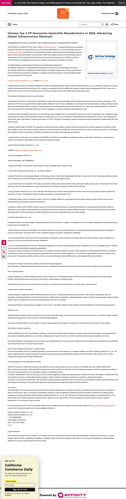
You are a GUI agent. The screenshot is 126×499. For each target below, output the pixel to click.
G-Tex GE (43, 81)
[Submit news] (4, 242)
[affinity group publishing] (4, 252)
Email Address (11, 481)
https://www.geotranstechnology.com (28, 150)
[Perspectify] (4, 247)
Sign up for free (20, 489)
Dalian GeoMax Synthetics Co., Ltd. (21, 81)
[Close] (36, 459)
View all (121, 3)
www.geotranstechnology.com (102, 405)
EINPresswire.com (49, 47)
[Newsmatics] (4, 256)
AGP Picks (6, 3)
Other (10, 425)
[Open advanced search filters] (107, 24)
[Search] (102, 24)
